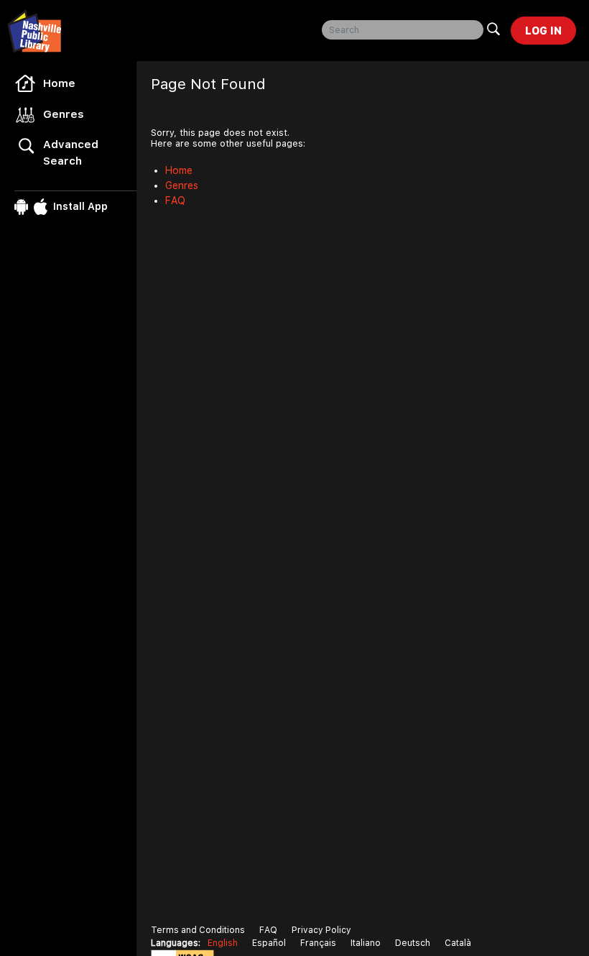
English (223, 943)
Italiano (366, 943)
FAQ (175, 200)
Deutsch (412, 943)
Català (458, 943)
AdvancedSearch (70, 152)
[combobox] (402, 30)
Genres (63, 114)
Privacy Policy (321, 930)
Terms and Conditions (198, 930)
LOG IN (543, 30)
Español (269, 943)
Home (59, 83)
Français (318, 943)
